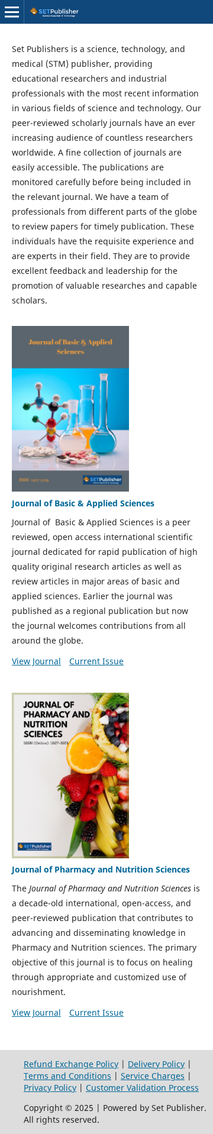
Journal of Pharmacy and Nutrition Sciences (101, 869)
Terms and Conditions (67, 1075)
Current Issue (96, 661)
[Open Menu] (12, 12)
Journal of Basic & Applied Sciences (83, 503)
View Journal (36, 661)
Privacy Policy (50, 1087)
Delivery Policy (156, 1064)
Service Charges (153, 1075)
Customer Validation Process (142, 1087)
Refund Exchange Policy (71, 1064)
